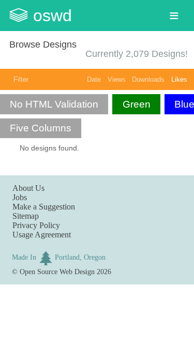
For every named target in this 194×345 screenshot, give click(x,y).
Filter (20, 79)
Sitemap (25, 216)
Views (117, 79)
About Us (28, 188)
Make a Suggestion (43, 206)
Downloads (148, 79)
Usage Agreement (41, 234)
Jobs (19, 197)
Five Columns (40, 128)
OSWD (52, 15)
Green (137, 104)
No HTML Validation (54, 104)
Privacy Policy (36, 225)
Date (94, 79)
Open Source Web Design (57, 271)
